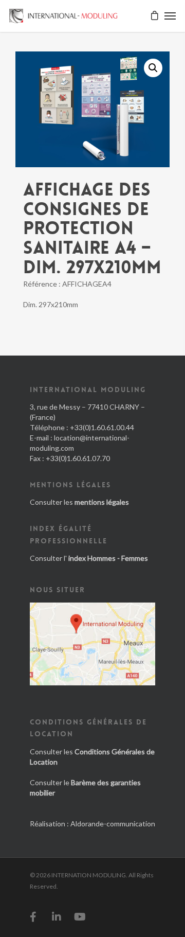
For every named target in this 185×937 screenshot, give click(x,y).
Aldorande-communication (112, 823)
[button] (153, 68)
